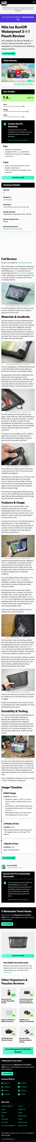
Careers (20, 1106)
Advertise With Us (7, 1106)
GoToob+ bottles (15, 580)
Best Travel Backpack (8, 1126)
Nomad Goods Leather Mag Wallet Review (8, 1001)
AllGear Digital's (21, 1133)
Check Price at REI (8, 53)
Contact (20, 1119)
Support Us (21, 1109)
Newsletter (4, 1119)
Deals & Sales (22, 1116)
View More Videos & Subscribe (24, 84)
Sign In (26, 140)
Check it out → (8, 972)
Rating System (22, 1122)
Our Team (4, 1122)
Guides (20, 1113)
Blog (2, 1116)
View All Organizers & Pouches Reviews (18, 1050)
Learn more (18, 10)
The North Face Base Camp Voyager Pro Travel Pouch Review (26, 1001)
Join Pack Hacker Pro (15, 140)
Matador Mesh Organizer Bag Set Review (25, 1040)
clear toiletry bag (23, 273)
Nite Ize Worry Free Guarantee (13, 229)
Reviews (4, 1113)
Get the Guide (7, 924)
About (3, 1109)
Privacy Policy (22, 1126)
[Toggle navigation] (34, 2)
